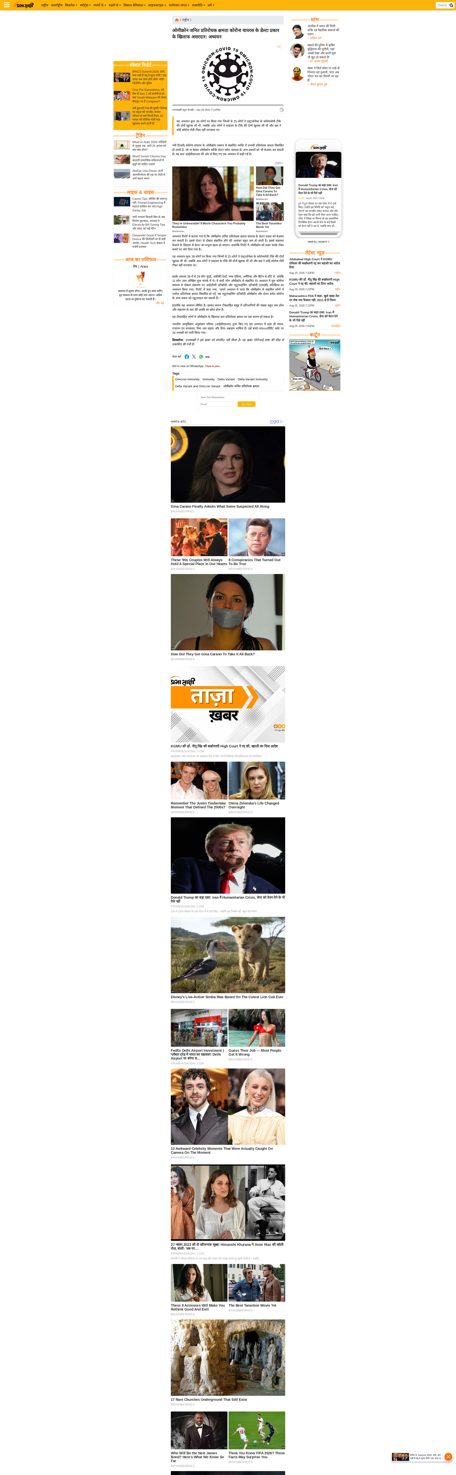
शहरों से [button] (113, 5)
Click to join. (212, 366)
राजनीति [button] (197, 5)
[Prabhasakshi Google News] (281, 110)
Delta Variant (226, 379)
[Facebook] (279, 57)
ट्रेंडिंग (140, 135)
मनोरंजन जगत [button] (178, 5)
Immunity (209, 379)
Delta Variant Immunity (253, 379)
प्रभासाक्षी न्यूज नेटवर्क (183, 109)
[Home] (177, 19)
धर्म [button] (210, 5)
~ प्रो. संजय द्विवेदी (317, 61)
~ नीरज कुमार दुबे (317, 84)
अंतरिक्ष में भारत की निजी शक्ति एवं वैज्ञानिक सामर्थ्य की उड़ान (323, 30)
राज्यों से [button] (98, 5)
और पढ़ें (160, 303)
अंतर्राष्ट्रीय (57, 5)
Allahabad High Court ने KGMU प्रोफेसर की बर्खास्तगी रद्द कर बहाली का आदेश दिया (314, 263)
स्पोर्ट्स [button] (84, 5)
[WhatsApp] (279, 73)
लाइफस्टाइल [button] (156, 5)
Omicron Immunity (187, 379)
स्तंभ (315, 19)
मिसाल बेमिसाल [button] (133, 5)
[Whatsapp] (201, 358)
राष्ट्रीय (44, 5)
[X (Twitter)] (279, 65)
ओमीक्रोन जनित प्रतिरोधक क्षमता (241, 386)
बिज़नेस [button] (70, 5)
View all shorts (318, 242)
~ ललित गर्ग (314, 38)
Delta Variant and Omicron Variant (197, 386)
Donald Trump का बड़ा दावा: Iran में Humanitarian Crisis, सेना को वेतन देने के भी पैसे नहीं (313, 316)
